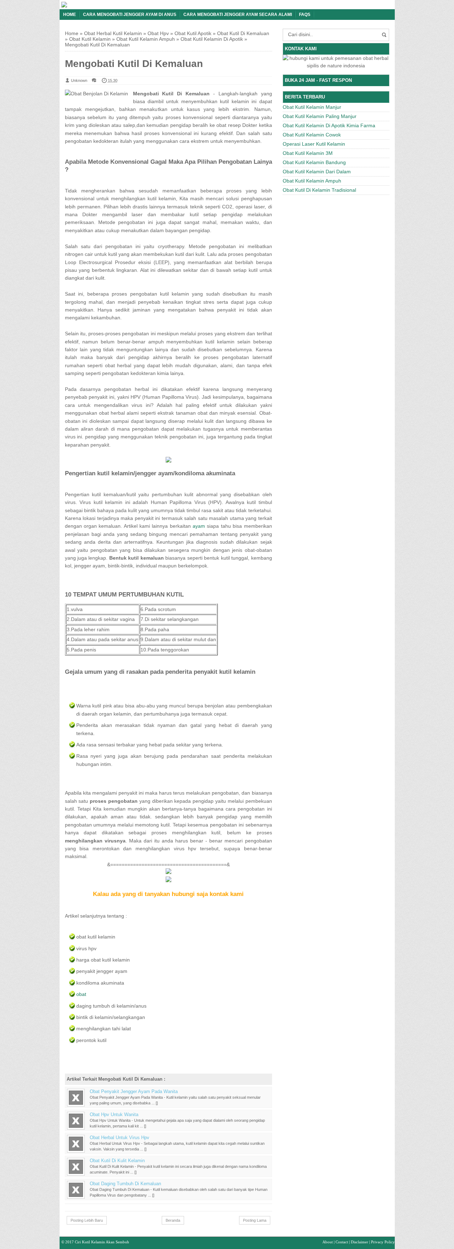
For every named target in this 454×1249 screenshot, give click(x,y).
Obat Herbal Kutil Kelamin (113, 33)
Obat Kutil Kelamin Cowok (312, 135)
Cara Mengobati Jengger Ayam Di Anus (129, 14)
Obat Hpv (158, 33)
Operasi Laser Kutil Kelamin (314, 144)
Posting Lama (254, 1220)
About (327, 1242)
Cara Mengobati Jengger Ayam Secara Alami (237, 14)
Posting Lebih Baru (87, 1220)
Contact (342, 1242)
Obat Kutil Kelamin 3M (308, 153)
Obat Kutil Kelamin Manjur (312, 107)
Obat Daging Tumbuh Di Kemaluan (125, 1183)
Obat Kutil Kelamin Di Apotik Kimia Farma (329, 125)
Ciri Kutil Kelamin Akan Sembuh (102, 1242)
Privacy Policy (383, 1242)
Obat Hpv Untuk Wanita (114, 1114)
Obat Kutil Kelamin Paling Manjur (319, 116)
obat (81, 994)
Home (69, 14)
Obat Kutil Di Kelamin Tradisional (319, 190)
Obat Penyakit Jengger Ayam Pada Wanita (134, 1091)
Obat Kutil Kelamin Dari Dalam (317, 171)
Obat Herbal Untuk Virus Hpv (119, 1137)
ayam (199, 526)
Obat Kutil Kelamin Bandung (314, 162)
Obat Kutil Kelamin (90, 39)
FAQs (304, 14)
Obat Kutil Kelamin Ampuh (145, 39)
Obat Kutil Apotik (193, 33)
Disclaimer (359, 1242)
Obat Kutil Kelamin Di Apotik (212, 39)
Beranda (173, 1220)
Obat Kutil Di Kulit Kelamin (117, 1160)
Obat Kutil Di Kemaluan (243, 33)
